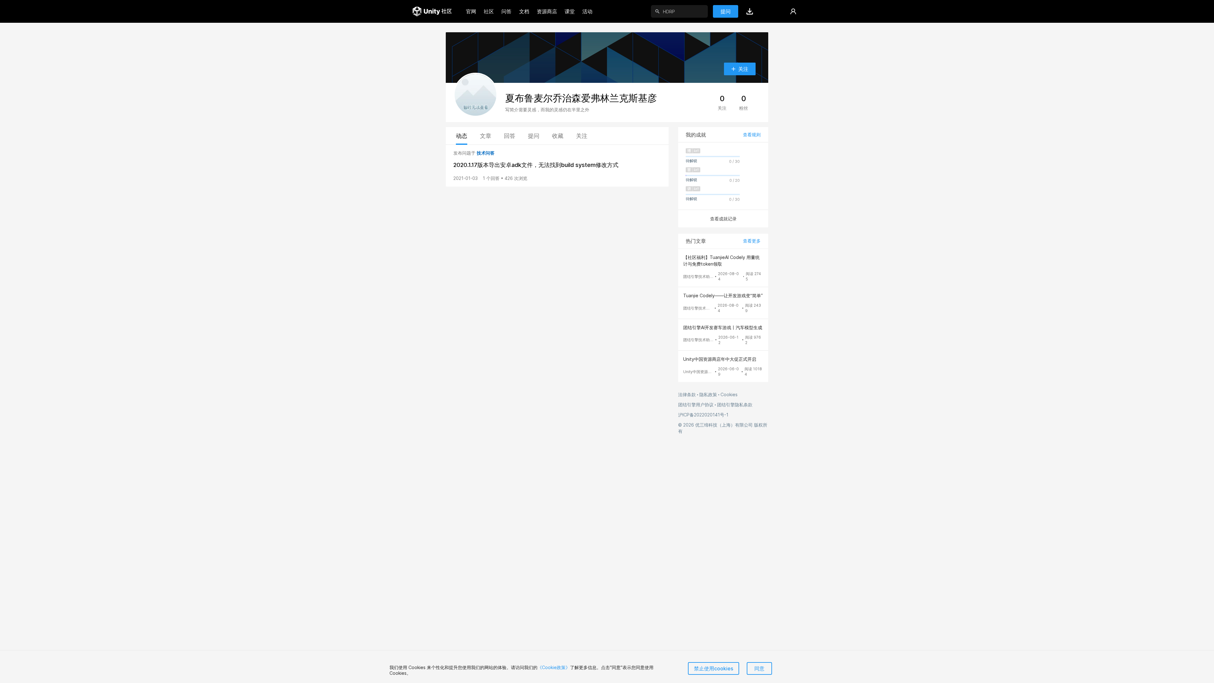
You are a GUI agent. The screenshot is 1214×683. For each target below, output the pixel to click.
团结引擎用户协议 (696, 404)
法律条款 (687, 394)
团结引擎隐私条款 (734, 404)
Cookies (729, 394)
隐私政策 (708, 394)
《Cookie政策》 (553, 667)
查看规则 (752, 134)
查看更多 (752, 240)
